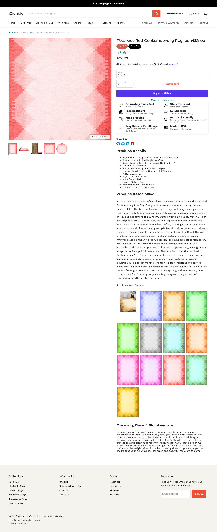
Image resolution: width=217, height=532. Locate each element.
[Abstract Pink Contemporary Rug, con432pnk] (127, 370)
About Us (203, 22)
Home (12, 22)
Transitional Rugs (18, 499)
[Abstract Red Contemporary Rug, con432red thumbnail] (49, 149)
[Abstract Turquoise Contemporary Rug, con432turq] (196, 370)
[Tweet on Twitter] (123, 143)
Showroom (63, 22)
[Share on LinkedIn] (127, 143)
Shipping (147, 22)
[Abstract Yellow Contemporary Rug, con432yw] (127, 402)
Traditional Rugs (17, 494)
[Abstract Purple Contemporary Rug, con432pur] (150, 370)
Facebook (115, 482)
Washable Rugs (44, 22)
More (120, 22)
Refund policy (33, 516)
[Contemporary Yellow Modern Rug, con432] (127, 301)
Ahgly (123, 52)
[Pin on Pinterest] (132, 143)
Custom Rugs (16, 503)
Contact (189, 22)
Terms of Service (16, 516)
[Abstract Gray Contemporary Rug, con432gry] (150, 338)
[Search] (156, 13)
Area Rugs (25, 22)
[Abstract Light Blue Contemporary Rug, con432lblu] (173, 338)
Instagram (115, 486)
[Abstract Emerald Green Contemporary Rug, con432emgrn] (196, 306)
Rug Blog (48, 516)
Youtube (114, 494)
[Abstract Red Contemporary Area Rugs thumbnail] (13, 149)
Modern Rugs (16, 490)
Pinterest (115, 490)
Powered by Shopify (18, 523)
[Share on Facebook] (118, 143)
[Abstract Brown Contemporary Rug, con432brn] (173, 306)
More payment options (162, 100)
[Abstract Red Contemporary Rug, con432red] (173, 370)
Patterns (106, 22)
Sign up (199, 493)
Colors (78, 22)
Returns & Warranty (168, 22)
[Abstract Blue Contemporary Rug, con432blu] (150, 306)
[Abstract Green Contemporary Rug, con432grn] (127, 338)
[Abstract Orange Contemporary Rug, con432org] (196, 338)
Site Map (59, 516)
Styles (91, 22)
